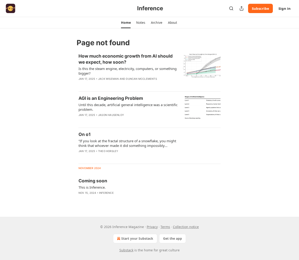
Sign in (284, 8)
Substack (126, 250)
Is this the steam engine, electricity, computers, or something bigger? (127, 71)
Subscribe (260, 8)
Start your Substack (137, 238)
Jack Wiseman (108, 78)
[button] (125, 22)
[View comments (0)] (115, 121)
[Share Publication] (241, 8)
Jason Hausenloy (111, 115)
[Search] (231, 8)
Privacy (152, 227)
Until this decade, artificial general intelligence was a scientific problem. (128, 107)
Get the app (172, 238)
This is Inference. (92, 187)
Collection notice (186, 227)
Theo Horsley (108, 151)
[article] (149, 70)
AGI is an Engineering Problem (110, 98)
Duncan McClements (141, 78)
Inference (106, 192)
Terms (165, 227)
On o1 (84, 134)
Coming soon (92, 181)
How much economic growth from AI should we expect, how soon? (125, 59)
